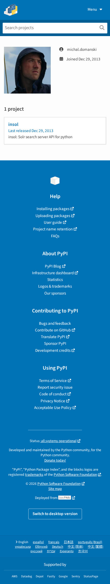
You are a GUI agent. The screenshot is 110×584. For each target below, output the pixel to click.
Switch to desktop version (55, 514)
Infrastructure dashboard (53, 273)
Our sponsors (55, 293)
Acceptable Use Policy (53, 408)
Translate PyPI (53, 337)
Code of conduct (52, 394)
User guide (53, 222)
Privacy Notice (53, 401)
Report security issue (55, 387)
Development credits (52, 350)
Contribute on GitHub (53, 330)
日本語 (68, 542)
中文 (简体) (75, 546)
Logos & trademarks (55, 286)
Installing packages (53, 209)
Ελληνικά (41, 546)
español (38, 542)
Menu (92, 9)
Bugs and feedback (55, 323)
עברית (51, 551)
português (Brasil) (90, 542)
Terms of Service (53, 381)
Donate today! (55, 460)
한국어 (83, 551)
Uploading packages (53, 216)
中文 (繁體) (95, 546)
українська (23, 546)
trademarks (34, 474)
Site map (55, 488)
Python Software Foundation (75, 474)
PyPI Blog (53, 266)
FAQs (55, 236)
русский (36, 551)
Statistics (55, 280)
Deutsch (57, 546)
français (53, 542)
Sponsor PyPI (55, 343)
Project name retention (53, 229)
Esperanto (67, 551)
